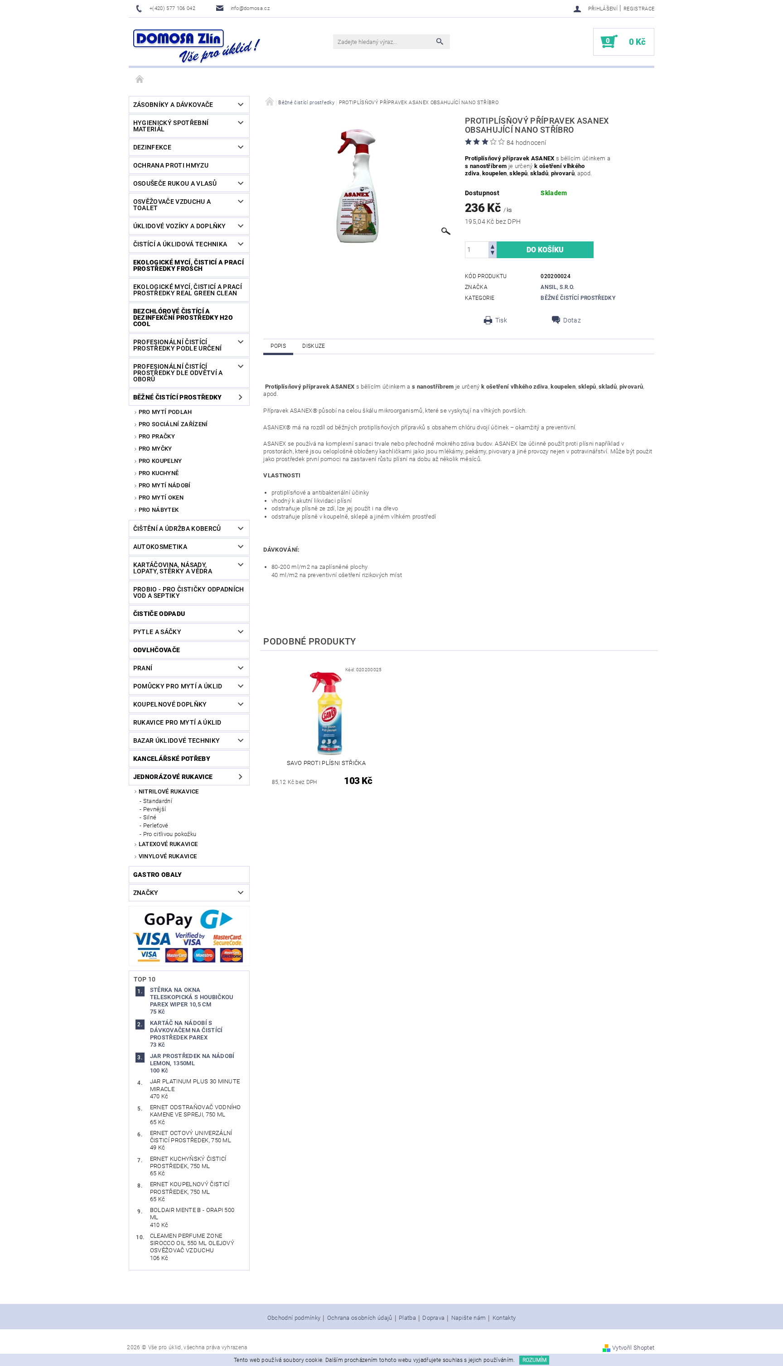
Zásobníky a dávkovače (173, 104)
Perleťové (156, 825)
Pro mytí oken (161, 497)
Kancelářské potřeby (171, 758)
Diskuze (313, 346)
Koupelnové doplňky (170, 704)
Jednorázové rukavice (173, 776)
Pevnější (154, 809)
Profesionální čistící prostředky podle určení (177, 345)
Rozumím (534, 1360)
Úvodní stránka (140, 79)
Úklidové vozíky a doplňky (179, 226)
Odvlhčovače (156, 650)
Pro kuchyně (159, 473)
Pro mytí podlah (165, 412)
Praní (143, 668)
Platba (407, 1318)
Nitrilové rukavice (169, 791)
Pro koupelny (160, 460)
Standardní (157, 801)
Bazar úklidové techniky (176, 740)
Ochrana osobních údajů (359, 1318)
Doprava (433, 1318)
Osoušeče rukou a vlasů (175, 183)
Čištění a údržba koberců (177, 528)
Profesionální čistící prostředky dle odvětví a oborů (178, 373)
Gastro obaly (157, 874)
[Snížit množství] (492, 254)
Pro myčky (155, 448)
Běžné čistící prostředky (177, 397)
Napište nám (468, 1318)
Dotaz (572, 320)
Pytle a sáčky (157, 631)
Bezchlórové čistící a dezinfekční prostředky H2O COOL (183, 317)
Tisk (501, 320)
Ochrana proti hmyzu (170, 165)
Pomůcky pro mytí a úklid (177, 686)
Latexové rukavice (168, 844)
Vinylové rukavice (168, 856)
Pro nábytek (159, 509)
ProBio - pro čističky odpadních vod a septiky (188, 592)
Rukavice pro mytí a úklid (177, 722)
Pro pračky (157, 436)
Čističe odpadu (159, 613)
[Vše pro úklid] (196, 46)
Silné (150, 817)
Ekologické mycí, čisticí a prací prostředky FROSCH (188, 265)
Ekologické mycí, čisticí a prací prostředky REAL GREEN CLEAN (187, 290)
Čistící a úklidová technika (180, 244)
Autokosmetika (160, 546)
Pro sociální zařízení (173, 424)
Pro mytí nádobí (165, 485)
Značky (146, 892)
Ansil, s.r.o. (557, 287)
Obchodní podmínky (293, 1318)
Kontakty (504, 1318)
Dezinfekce (152, 147)
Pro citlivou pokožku (169, 834)
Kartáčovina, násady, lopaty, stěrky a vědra (172, 568)
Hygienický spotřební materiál (170, 126)
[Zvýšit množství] (492, 245)
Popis (278, 346)
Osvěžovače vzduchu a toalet (172, 205)
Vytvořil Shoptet (633, 1347)
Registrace (639, 9)
